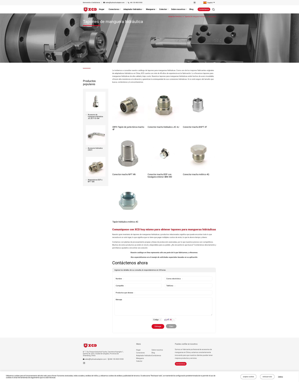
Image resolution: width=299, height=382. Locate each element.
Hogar (138, 350)
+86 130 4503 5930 (136, 2)
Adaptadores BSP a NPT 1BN (95, 181)
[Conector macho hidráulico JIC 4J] (164, 106)
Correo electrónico (173, 275)
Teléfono (169, 282)
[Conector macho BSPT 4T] (199, 106)
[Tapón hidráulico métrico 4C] (128, 201)
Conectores (140, 353)
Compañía (119, 282)
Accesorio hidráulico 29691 (95, 149)
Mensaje (119, 298)
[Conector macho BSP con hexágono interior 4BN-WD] (164, 153)
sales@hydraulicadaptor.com (115, 2)
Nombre (118, 275)
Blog (153, 353)
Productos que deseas (124, 289)
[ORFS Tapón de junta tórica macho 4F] (128, 106)
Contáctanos (91, 2)
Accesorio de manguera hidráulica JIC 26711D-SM (95, 116)
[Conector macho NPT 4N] (128, 153)
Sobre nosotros (157, 350)
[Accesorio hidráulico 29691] (95, 135)
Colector (139, 361)
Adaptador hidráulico (144, 355)
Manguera (140, 358)
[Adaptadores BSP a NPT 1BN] (95, 167)
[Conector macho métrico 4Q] (199, 153)
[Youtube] (194, 2)
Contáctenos (204, 9)
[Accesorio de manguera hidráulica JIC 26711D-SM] (95, 101)
